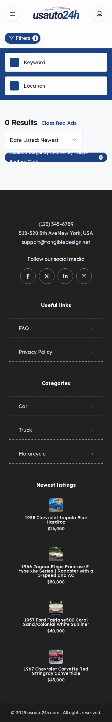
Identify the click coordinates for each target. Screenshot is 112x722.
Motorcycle (32, 454)
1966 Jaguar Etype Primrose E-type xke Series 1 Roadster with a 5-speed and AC (56, 571)
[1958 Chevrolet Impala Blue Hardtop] (56, 505)
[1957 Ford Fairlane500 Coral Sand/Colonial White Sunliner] (56, 608)
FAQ (24, 328)
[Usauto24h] (56, 14)
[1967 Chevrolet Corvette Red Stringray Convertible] (56, 657)
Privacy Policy (35, 352)
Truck (25, 430)
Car (23, 406)
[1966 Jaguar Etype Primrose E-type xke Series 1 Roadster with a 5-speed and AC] (56, 554)
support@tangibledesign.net (56, 242)
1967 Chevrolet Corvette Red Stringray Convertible (56, 671)
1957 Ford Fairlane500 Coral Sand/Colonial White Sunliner (56, 622)
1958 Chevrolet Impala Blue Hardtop (56, 519)
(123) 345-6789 (56, 224)
